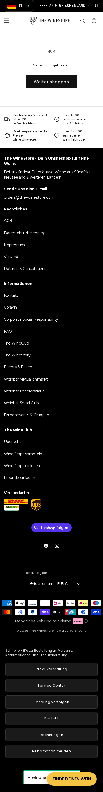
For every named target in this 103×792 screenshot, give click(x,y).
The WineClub (16, 343)
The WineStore (42, 630)
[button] (7, 20)
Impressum (14, 244)
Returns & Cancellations (25, 268)
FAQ (8, 331)
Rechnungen (51, 734)
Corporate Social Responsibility (31, 319)
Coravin (10, 307)
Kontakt (11, 295)
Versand (11, 256)
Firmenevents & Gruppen (26, 415)
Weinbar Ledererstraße (24, 391)
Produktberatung (51, 669)
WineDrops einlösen (22, 465)
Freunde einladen (19, 477)
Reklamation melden (51, 751)
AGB (8, 220)
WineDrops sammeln (23, 453)
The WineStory (17, 355)
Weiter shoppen (51, 81)
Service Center (51, 685)
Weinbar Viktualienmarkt (26, 379)
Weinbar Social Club (21, 403)
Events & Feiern (18, 367)
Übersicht (12, 441)
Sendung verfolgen (51, 701)
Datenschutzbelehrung (24, 232)
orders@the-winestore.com (29, 197)
